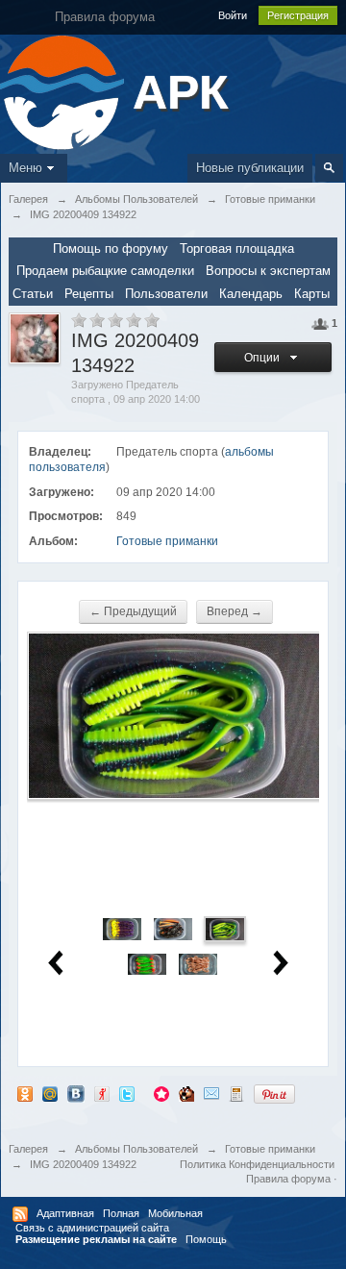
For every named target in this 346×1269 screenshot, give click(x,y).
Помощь (206, 1239)
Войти (232, 15)
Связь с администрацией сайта (92, 1227)
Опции (264, 357)
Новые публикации (250, 168)
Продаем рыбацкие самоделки (105, 270)
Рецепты (88, 293)
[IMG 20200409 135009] (198, 964)
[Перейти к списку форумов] (64, 91)
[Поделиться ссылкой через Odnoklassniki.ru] (25, 1093)
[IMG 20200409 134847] (122, 928)
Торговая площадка (237, 248)
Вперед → (234, 611)
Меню (25, 168)
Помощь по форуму (110, 248)
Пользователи (166, 293)
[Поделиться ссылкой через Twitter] (127, 1093)
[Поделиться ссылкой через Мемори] (161, 1093)
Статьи (32, 293)
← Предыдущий (133, 611)
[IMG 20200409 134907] (173, 928)
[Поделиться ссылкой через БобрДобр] (186, 1093)
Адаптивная (65, 1213)
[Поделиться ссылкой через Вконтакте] (76, 1093)
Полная (121, 1213)
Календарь (251, 293)
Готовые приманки (167, 541)
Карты (312, 293)
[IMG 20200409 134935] (147, 964)
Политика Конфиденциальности (257, 1164)
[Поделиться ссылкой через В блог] (236, 1093)
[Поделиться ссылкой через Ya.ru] (102, 1093)
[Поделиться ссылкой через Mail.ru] (50, 1093)
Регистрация (298, 15)
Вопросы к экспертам (268, 270)
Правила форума (288, 1178)
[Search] (329, 168)
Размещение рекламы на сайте (96, 1239)
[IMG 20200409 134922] (225, 928)
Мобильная (175, 1213)
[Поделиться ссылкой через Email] (211, 1093)
